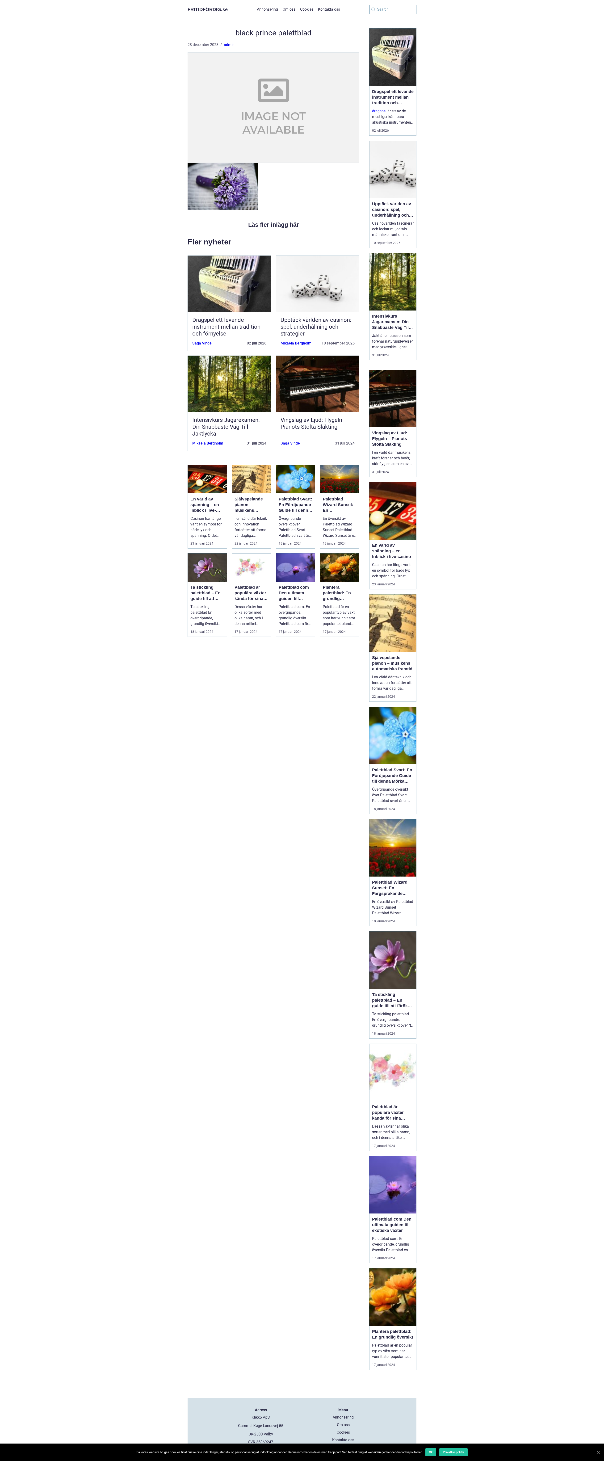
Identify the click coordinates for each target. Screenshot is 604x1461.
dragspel (379, 111)
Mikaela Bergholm (296, 343)
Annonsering (267, 9)
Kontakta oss (329, 9)
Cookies (306, 9)
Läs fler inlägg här (273, 224)
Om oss (289, 9)
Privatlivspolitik (453, 1452)
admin (229, 44)
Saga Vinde (202, 343)
